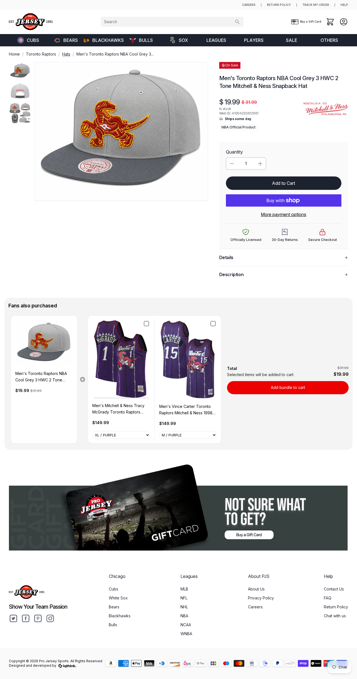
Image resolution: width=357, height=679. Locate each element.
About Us (256, 589)
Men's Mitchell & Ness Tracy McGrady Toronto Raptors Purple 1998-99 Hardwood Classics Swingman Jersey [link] (118, 409)
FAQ (327, 598)
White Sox (118, 598)
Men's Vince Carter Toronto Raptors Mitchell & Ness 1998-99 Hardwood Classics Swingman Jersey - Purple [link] (186, 410)
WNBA (186, 633)
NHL (184, 606)
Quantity (234, 152)
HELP (344, 5)
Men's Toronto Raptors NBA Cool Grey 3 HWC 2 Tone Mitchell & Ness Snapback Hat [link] (42, 377)
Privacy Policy (261, 598)
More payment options (283, 214)
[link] (44, 343)
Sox (183, 40)
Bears (70, 40)
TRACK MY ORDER (315, 5)
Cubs (33, 40)
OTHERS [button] (329, 40)
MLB (184, 589)
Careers (255, 606)
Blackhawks (107, 40)
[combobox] (172, 22)
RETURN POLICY (279, 5)
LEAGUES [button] (216, 40)
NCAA (185, 624)
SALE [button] (291, 40)
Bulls (146, 40)
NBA (184, 615)
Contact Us (334, 589)
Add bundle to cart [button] (288, 387)
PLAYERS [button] (254, 40)
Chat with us (335, 615)
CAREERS (248, 5)
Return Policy (336, 606)
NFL (183, 598)
